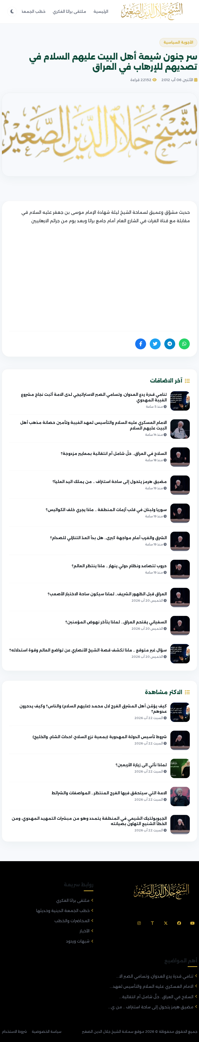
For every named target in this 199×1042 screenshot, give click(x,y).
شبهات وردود (78, 941)
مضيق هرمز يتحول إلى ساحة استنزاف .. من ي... (150, 1007)
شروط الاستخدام (14, 1031)
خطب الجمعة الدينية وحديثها (63, 910)
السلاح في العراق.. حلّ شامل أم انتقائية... (156, 997)
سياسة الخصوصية (46, 1031)
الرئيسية (100, 11)
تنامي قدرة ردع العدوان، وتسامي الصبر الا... (154, 976)
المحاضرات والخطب (72, 921)
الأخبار (85, 931)
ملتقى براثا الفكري (69, 11)
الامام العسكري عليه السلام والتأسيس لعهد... (151, 986)
